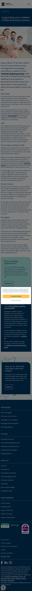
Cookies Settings (16, 300)
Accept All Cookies (16, 296)
